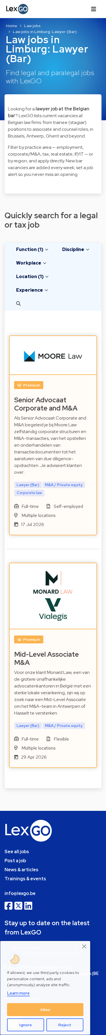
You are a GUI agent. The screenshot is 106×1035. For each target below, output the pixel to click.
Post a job (15, 861)
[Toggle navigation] (93, 9)
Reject (64, 1024)
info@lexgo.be (20, 893)
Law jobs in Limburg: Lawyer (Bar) (45, 31)
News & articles (21, 870)
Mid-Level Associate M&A (46, 658)
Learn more (18, 993)
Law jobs (32, 25)
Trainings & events (25, 879)
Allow (45, 1009)
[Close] (84, 946)
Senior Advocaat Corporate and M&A (45, 404)
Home (11, 25)
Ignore (25, 1024)
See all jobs (17, 852)
